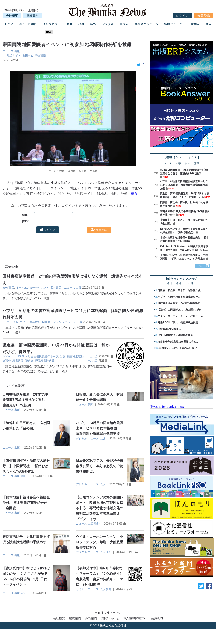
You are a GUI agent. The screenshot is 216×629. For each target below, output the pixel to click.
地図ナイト (14, 55)
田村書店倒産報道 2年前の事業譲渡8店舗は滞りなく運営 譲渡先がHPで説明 (25, 400)
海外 (97, 523)
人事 (178, 163)
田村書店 (55, 287)
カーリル (12, 322)
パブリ (24, 322)
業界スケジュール (146, 24)
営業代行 (35, 322)
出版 (81, 24)
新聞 (70, 24)
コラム (124, 24)
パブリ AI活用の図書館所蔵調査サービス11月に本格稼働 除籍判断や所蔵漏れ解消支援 (99, 428)
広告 (93, 24)
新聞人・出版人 (201, 24)
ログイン (182, 15)
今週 (178, 283)
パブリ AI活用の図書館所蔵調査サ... (179, 296)
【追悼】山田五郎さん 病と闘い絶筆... (180, 309)
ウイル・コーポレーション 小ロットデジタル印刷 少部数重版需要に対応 (99, 542)
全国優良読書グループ (44, 356)
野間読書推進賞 (44, 360)
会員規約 (157, 618)
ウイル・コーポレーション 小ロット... (180, 315)
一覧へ (200, 265)
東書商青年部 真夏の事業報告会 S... (178, 341)
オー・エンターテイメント (32, 287)
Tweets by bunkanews (167, 406)
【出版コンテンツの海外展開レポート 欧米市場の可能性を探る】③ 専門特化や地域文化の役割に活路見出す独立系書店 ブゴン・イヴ (99, 508)
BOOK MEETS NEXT (16, 356)
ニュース (8, 51)
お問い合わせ (110, 618)
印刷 (108, 552)
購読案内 (32, 15)
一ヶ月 (189, 283)
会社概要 (12, 15)
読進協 (29, 360)
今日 (169, 283)
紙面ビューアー (174, 24)
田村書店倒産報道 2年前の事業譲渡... (179, 303)
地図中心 (27, 55)
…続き (45, 298)
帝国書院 (40, 55)
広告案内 (91, 618)
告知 (23, 593)
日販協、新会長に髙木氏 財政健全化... (180, 290)
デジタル (108, 24)
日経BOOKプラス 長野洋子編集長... (179, 322)
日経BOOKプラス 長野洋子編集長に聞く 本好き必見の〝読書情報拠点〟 (99, 466)
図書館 (46, 322)
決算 (187, 163)
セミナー (81, 589)
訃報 (196, 163)
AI (4, 322)
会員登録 (203, 15)
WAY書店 (8, 287)
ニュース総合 (28, 24)
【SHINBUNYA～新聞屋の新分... (176, 335)
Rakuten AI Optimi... (169, 328)
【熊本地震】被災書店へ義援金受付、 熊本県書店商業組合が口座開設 (26, 502)
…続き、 (134, 193)
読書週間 (17, 360)
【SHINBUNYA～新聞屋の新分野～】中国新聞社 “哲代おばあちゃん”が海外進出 (26, 466)
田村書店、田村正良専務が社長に (178, 348)
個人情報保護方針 (135, 618)
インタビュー (52, 24)
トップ (8, 24)
